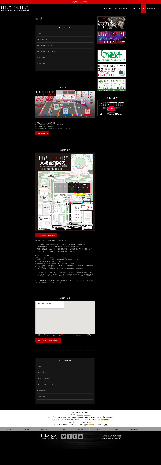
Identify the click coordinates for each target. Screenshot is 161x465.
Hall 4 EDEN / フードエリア (46, 51)
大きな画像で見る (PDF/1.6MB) (46, 235)
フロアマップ (41, 33)
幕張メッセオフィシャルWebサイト (72, 335)
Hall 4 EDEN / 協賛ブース (45, 45)
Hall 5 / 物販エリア (43, 39)
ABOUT (111, 8)
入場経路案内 (41, 57)
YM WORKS (118, 438)
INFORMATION (151, 8)
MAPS (143, 8)
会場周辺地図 (41, 63)
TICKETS (132, 8)
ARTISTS (125, 8)
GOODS (138, 8)
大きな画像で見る (42, 133)
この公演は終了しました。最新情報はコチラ (80, 2)
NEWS (105, 8)
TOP (157, 8)
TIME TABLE (118, 8)
